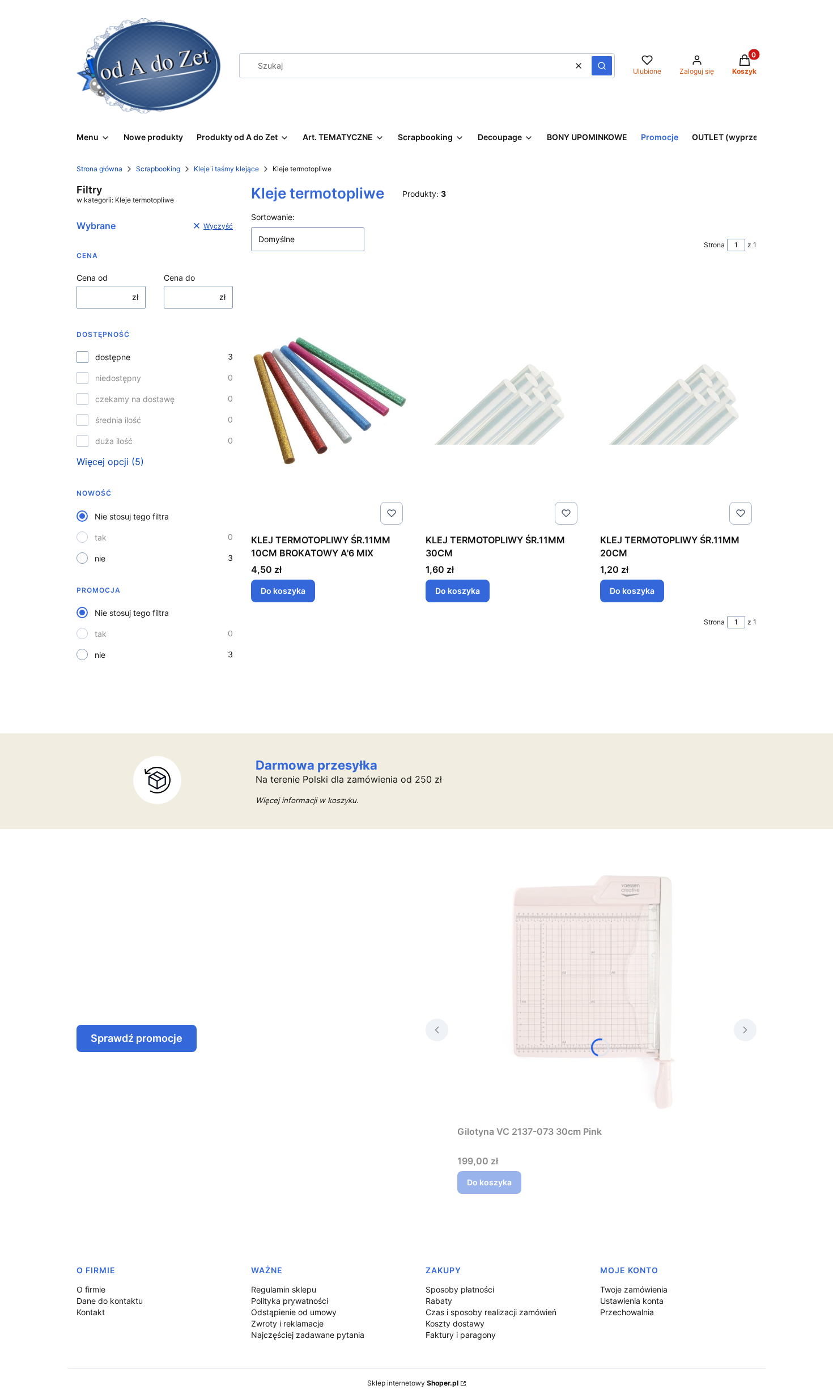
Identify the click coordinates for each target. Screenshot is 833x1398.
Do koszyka (283, 590)
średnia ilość (118, 420)
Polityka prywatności (289, 1301)
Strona (714, 244)
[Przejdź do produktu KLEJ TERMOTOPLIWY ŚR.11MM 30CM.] (504, 401)
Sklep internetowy (412, 1383)
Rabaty (439, 1301)
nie (100, 558)
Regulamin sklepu (283, 1289)
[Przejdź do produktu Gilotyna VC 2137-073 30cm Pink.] (591, 993)
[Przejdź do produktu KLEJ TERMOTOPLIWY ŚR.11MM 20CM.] (678, 401)
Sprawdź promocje (136, 1038)
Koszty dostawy (455, 1323)
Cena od (92, 277)
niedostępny (118, 378)
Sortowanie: (273, 217)
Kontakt (90, 1312)
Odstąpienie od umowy (294, 1312)
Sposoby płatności (460, 1289)
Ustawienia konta (632, 1301)
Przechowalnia (627, 1312)
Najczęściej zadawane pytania (307, 1335)
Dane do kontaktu (109, 1301)
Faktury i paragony (461, 1335)
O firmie (90, 1289)
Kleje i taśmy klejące (226, 168)
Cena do (179, 277)
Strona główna (99, 168)
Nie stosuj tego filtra (132, 516)
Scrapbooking (158, 168)
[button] (602, 65)
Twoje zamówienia (634, 1289)
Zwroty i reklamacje (287, 1323)
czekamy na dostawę (135, 399)
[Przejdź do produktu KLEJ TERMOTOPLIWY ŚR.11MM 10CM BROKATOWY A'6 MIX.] (329, 401)
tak (101, 537)
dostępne (112, 357)
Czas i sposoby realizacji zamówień (491, 1312)
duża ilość (114, 441)
